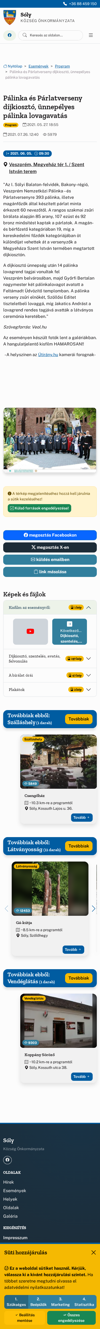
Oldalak (11, 1207)
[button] (30, 632)
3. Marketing (60, 1302)
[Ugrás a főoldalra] (9, 17)
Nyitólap (14, 66)
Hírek (8, 1182)
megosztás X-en (52, 547)
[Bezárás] (93, 1252)
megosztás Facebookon (52, 535)
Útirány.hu (48, 354)
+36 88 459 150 (83, 4)
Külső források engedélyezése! (41, 508)
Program (62, 66)
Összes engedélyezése (71, 1318)
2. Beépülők (38, 1302)
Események (39, 66)
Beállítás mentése (26, 1318)
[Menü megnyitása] (91, 35)
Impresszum (15, 1237)
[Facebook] (9, 35)
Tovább (79, 817)
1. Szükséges (16, 1302)
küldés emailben (52, 559)
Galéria (10, 1216)
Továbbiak (79, 719)
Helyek (10, 1199)
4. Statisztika (84, 1302)
